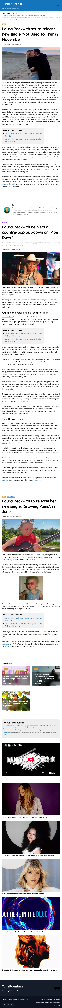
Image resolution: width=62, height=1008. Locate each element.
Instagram (37, 480)
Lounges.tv (6, 480)
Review (4, 222)
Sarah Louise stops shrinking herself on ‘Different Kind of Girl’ (25, 942)
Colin (14, 205)
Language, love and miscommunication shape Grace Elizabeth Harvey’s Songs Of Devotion (44, 802)
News (8, 13)
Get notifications (8, 1005)
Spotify (6, 646)
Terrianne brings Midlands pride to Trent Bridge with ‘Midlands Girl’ (15, 803)
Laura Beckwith (16, 13)
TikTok (15, 644)
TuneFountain (12, 4)
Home (3, 13)
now (31, 641)
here (24, 478)
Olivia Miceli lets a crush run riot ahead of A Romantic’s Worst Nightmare (15, 828)
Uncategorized (11, 496)
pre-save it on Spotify (40, 179)
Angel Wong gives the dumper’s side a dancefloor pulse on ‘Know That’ (28, 980)
